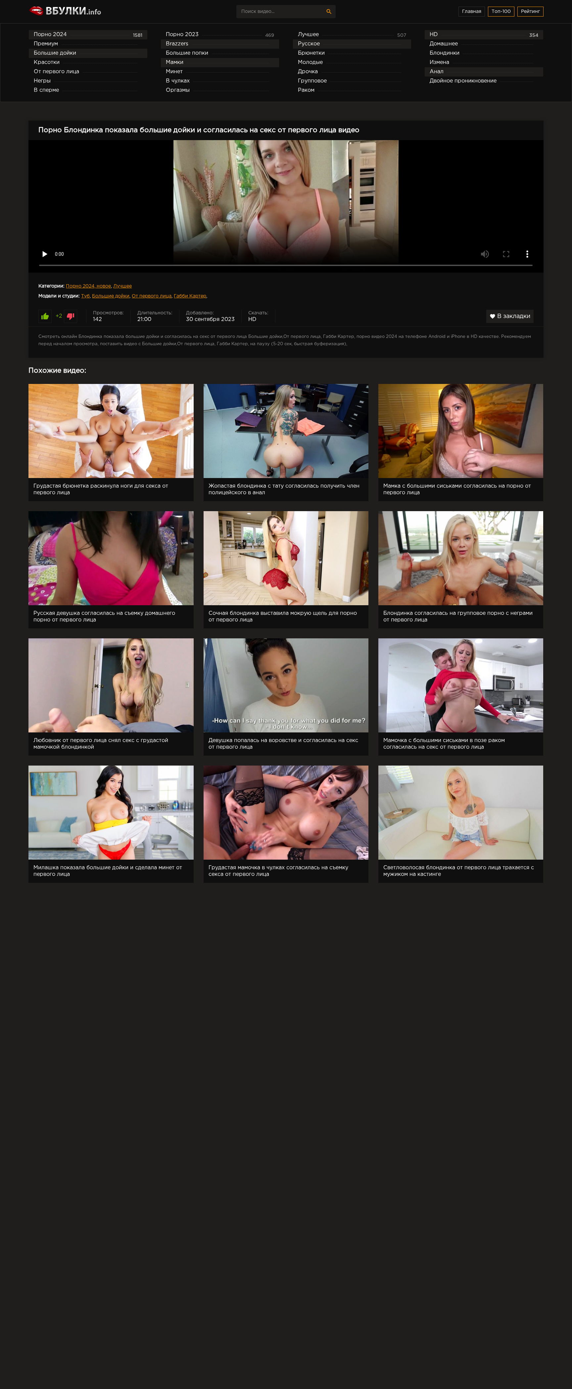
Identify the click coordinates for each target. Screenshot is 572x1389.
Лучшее (122, 286)
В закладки (510, 316)
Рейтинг (530, 12)
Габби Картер (190, 296)
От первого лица (151, 296)
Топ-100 (501, 12)
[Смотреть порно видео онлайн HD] (86, 11)
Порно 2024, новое (88, 286)
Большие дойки (110, 296)
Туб (85, 296)
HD (252, 319)
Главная (471, 12)
